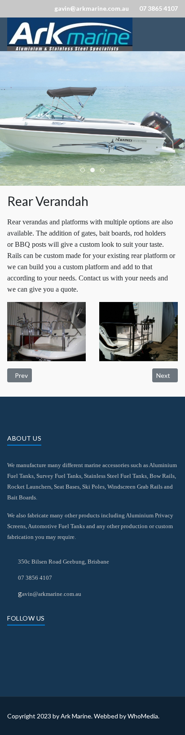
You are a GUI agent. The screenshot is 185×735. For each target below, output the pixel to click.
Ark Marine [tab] (84, 170)
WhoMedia (143, 716)
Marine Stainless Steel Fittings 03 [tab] (94, 170)
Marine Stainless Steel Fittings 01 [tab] (104, 170)
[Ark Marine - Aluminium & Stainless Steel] (69, 33)
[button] (46, 331)
